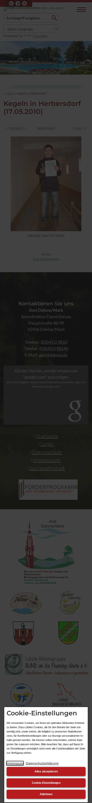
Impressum (15, 763)
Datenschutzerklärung (42, 763)
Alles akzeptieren (46, 771)
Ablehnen (46, 794)
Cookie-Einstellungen (46, 783)
